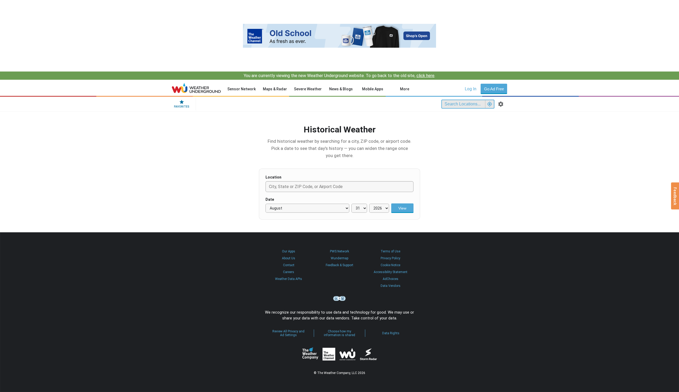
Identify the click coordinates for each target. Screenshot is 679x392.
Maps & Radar (275, 89)
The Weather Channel (329, 354)
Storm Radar (368, 354)
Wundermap (339, 258)
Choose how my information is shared (339, 333)
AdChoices (390, 279)
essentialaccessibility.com (339, 298)
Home (196, 88)
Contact (288, 265)
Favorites (181, 106)
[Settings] (500, 104)
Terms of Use (390, 251)
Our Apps (288, 251)
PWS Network (339, 251)
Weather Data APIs (288, 279)
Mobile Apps (372, 89)
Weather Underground (347, 354)
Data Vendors (391, 286)
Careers (288, 272)
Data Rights (390, 333)
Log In (470, 88)
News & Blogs (341, 89)
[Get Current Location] (489, 104)
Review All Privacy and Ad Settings (288, 333)
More (404, 89)
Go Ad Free (494, 89)
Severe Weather (308, 89)
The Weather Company (310, 354)
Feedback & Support (339, 265)
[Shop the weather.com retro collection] (339, 36)
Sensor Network (241, 89)
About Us (288, 258)
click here (425, 75)
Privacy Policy (390, 258)
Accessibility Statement (390, 272)
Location (273, 177)
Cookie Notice (390, 265)
